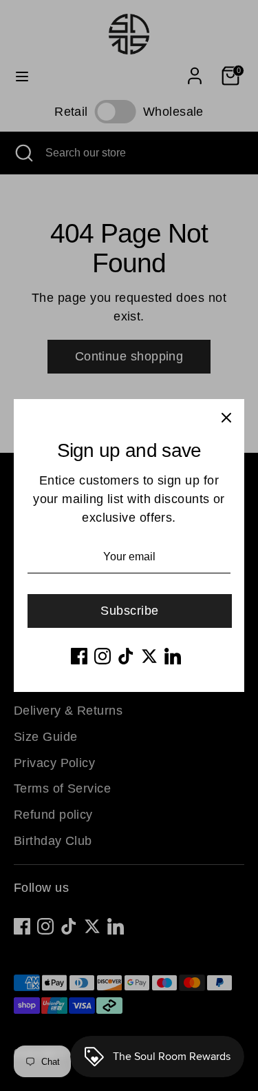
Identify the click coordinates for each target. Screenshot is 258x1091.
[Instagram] (102, 656)
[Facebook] (79, 656)
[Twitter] (149, 656)
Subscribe (129, 611)
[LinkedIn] (172, 656)
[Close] (226, 417)
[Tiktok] (126, 656)
